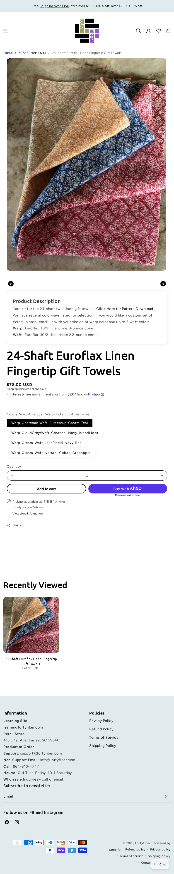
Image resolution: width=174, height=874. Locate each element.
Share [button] (17, 525)
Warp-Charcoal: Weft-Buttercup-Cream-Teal (49, 423)
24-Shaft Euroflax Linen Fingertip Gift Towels (87, 53)
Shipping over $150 (54, 6)
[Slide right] (163, 284)
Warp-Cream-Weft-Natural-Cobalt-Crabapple (50, 453)
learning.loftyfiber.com (23, 727)
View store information (27, 513)
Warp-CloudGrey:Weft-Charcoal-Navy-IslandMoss (54, 433)
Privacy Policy (101, 721)
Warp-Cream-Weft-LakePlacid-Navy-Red (46, 443)
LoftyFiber (142, 843)
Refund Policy (101, 729)
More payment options (127, 495)
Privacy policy (160, 849)
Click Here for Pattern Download (124, 309)
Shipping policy (159, 856)
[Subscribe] (166, 796)
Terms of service (131, 856)
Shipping (12, 389)
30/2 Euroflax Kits (32, 53)
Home (8, 53)
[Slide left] (11, 284)
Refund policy (135, 849)
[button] (6, 31)
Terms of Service (104, 737)
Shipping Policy (102, 745)
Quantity (14, 466)
